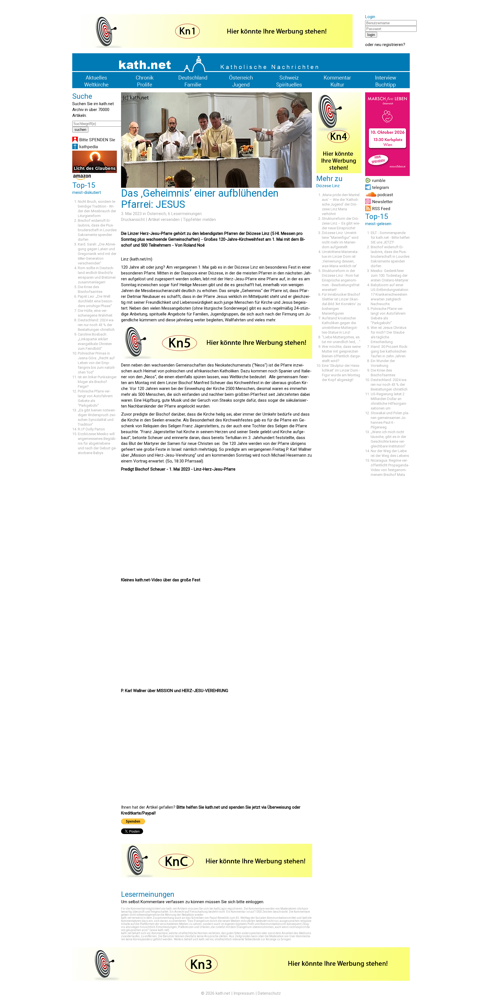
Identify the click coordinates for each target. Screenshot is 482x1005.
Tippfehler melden (199, 219)
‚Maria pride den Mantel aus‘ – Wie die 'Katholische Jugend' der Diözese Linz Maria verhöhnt (341, 204)
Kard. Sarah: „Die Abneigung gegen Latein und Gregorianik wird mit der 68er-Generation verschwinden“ (97, 253)
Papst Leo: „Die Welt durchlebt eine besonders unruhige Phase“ (95, 301)
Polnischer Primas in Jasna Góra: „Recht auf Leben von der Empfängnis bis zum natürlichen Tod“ (96, 362)
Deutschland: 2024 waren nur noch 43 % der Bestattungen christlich (96, 325)
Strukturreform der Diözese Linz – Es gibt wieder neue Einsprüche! (341, 223)
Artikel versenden (164, 219)
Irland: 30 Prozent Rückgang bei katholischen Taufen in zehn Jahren (389, 351)
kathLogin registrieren (228, 908)
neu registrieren (389, 44)
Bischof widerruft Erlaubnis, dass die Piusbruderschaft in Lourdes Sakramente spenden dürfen (97, 230)
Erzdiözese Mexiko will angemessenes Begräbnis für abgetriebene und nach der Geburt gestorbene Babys (97, 443)
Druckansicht (133, 219)
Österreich (156, 213)
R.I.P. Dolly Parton (91, 429)
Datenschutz (269, 993)
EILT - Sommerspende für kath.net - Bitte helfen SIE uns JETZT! (390, 237)
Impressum (243, 993)
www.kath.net (159, 930)
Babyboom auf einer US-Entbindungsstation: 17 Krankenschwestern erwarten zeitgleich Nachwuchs (390, 294)
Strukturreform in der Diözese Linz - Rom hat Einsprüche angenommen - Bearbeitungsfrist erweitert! (341, 280)
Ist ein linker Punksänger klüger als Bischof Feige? (97, 382)
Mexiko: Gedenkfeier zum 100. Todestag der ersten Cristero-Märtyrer (389, 275)
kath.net (223, 993)
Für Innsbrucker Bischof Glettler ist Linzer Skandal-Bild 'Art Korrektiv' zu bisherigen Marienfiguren (341, 303)
